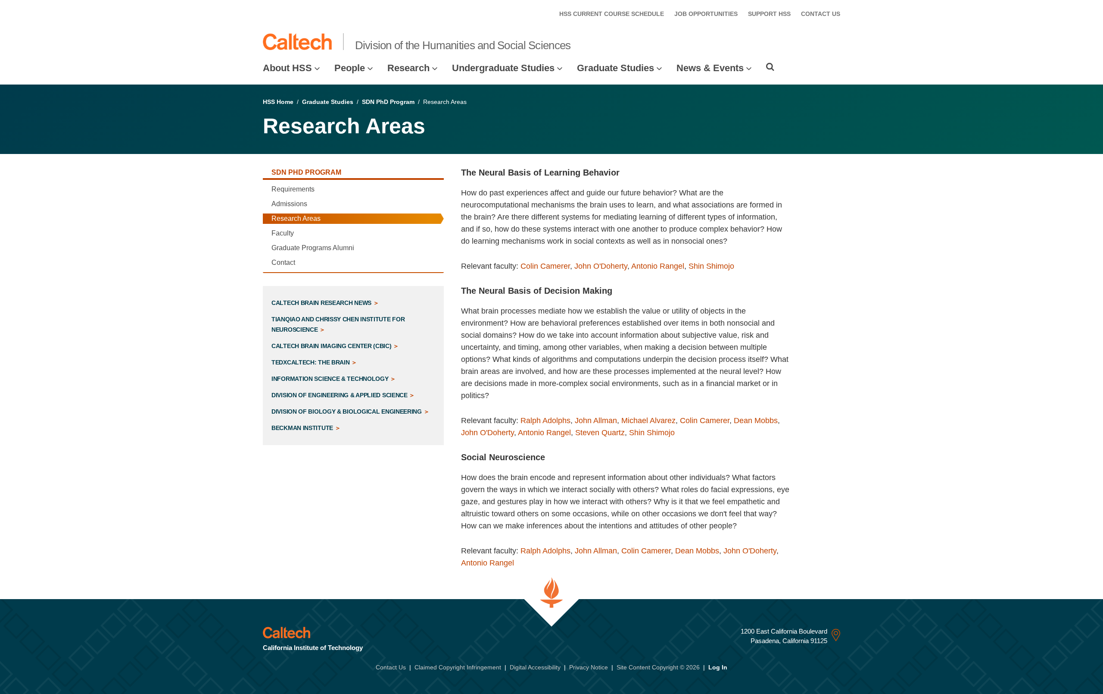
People (349, 68)
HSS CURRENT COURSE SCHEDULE (611, 13)
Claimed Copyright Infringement (457, 667)
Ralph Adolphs (545, 420)
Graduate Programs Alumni (312, 247)
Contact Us (391, 667)
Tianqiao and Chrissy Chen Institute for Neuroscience (338, 324)
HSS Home (278, 101)
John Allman (596, 420)
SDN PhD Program (388, 101)
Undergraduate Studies (503, 68)
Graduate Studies (615, 68)
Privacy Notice (588, 667)
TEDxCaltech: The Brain (311, 362)
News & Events (710, 68)
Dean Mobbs (756, 420)
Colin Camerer (545, 266)
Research (408, 68)
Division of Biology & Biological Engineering (347, 411)
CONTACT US (820, 13)
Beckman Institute (303, 427)
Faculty (282, 233)
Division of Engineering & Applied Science (340, 395)
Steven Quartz (600, 432)
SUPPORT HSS (769, 13)
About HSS (287, 68)
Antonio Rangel (657, 266)
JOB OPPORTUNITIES (706, 13)
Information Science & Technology (330, 378)
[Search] (770, 67)
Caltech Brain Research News (322, 302)
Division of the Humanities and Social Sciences (463, 45)
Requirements (293, 189)
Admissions (289, 203)
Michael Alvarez (648, 420)
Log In (717, 667)
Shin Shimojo (711, 266)
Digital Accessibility (535, 667)
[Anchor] (625, 172)
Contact (283, 262)
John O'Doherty (600, 266)
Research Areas (296, 218)
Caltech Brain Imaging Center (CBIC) (332, 345)
